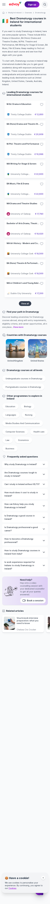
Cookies (12, 888)
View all (25, 303)
